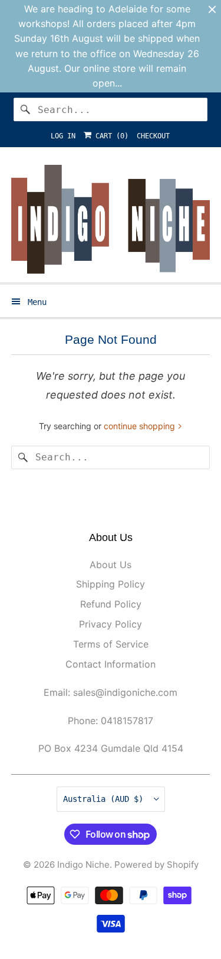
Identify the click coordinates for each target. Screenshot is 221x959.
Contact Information (110, 664)
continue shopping (140, 426)
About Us (110, 564)
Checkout (153, 136)
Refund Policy (110, 604)
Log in (63, 136)
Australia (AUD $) (105, 799)
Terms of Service (111, 644)
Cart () (109, 136)
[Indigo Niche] (110, 219)
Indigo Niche (83, 864)
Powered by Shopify (156, 864)
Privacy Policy (110, 624)
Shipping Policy (110, 584)
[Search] (25, 109)
